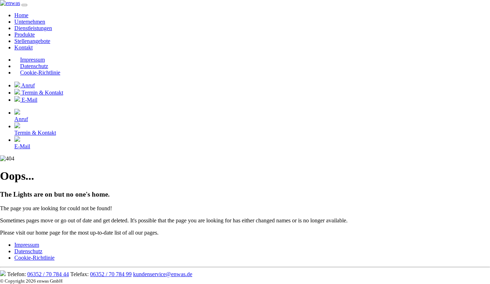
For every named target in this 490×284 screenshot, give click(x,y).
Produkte (24, 35)
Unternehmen (29, 22)
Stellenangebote (32, 41)
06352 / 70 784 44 (48, 274)
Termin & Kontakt (41, 93)
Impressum (32, 60)
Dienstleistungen (33, 28)
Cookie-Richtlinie (40, 72)
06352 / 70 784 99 (111, 274)
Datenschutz (34, 66)
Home (21, 15)
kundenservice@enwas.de (162, 274)
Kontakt (23, 47)
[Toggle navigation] (24, 5)
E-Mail (28, 100)
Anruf (27, 85)
